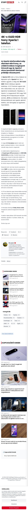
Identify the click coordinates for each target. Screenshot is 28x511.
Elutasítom (14, 504)
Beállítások (14, 500)
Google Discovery (22, 478)
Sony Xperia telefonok (7, 333)
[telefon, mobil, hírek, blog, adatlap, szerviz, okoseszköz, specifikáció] (7, 2)
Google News (11, 480)
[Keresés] (22, 2)
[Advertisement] (14, 71)
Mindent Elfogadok (14, 507)
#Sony (8, 261)
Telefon (8, 8)
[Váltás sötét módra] (19, 2)
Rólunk (3, 478)
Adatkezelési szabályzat (11, 478)
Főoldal (3, 8)
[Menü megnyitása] (25, 2)
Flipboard (18, 480)
